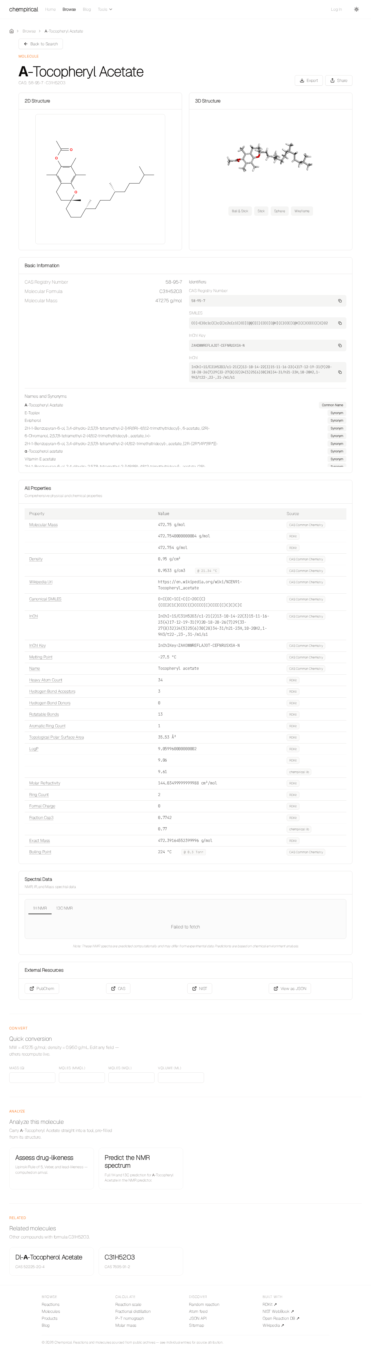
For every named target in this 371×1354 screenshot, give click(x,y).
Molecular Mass (43, 524)
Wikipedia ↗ (273, 1325)
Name (34, 668)
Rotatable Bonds (44, 714)
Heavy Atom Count (45, 680)
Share (342, 80)
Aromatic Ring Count (47, 725)
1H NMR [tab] (40, 908)
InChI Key (37, 645)
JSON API (198, 1318)
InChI (33, 616)
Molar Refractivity (44, 783)
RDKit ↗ (270, 1304)
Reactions (50, 1304)
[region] (185, 434)
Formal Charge (42, 806)
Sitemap (196, 1325)
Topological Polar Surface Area (56, 737)
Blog (87, 9)
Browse (69, 9)
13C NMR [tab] (64, 908)
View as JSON (293, 988)
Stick (261, 211)
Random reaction (204, 1304)
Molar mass (125, 1325)
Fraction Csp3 (41, 817)
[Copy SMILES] (340, 323)
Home (50, 9)
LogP (34, 748)
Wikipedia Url (40, 581)
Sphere (279, 211)
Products (49, 1318)
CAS (122, 988)
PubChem (45, 988)
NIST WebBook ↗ (278, 1311)
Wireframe (302, 211)
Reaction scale (128, 1304)
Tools (102, 9)
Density (36, 558)
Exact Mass (39, 840)
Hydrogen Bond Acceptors (52, 691)
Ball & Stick (240, 211)
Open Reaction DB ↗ (281, 1318)
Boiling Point (40, 851)
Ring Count (39, 794)
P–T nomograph (129, 1318)
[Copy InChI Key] (340, 345)
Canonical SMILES (45, 599)
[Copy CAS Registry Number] (340, 300)
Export (312, 80)
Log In (336, 9)
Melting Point (40, 657)
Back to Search (44, 43)
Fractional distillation (133, 1311)
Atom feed (198, 1311)
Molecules (51, 1311)
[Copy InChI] (340, 372)
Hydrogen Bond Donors (49, 702)
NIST (203, 988)
